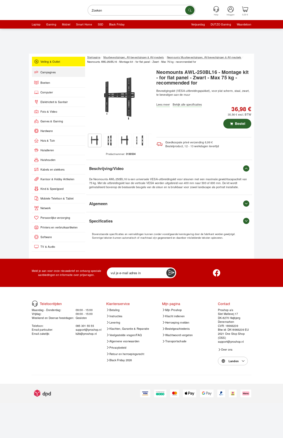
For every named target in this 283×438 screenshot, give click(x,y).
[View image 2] (109, 140)
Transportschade (176, 341)
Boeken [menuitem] (45, 83)
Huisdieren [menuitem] (47, 150)
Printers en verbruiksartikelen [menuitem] (59, 227)
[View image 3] (124, 140)
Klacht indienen (175, 316)
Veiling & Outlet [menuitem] (50, 61)
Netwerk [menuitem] (45, 208)
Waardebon (244, 24)
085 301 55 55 (85, 326)
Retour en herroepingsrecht (126, 354)
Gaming (51, 24)
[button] (119, 98)
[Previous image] (93, 99)
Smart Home (84, 24)
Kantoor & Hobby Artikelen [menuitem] (57, 179)
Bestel (239, 123)
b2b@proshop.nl (86, 333)
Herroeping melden (177, 322)
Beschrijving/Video (106, 168)
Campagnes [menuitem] (48, 72)
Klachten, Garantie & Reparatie (129, 329)
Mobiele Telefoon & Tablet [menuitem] (57, 198)
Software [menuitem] (46, 237)
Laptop (36, 24)
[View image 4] (140, 140)
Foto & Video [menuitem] (48, 111)
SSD (100, 24)
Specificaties (101, 221)
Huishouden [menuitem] (47, 160)
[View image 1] (94, 140)
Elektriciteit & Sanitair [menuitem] (54, 102)
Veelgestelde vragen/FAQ (125, 335)
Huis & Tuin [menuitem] (47, 140)
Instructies (115, 316)
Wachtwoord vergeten (179, 335)
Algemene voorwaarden (124, 341)
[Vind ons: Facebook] (216, 273)
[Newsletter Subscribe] (170, 272)
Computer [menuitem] (46, 92)
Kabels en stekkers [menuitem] (52, 169)
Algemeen (98, 203)
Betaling (114, 310)
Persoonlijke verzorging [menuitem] (55, 218)
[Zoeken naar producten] (189, 10)
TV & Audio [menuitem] (47, 247)
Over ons (227, 349)
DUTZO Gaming (221, 24)
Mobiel (66, 24)
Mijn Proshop (173, 310)
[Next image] (146, 99)
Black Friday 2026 (120, 360)
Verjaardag (198, 24)
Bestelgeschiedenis (177, 329)
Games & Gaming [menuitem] (51, 121)
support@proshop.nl (88, 329)
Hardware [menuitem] (46, 131)
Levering (114, 322)
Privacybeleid (117, 347)
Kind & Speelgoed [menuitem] (52, 189)
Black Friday (117, 24)
